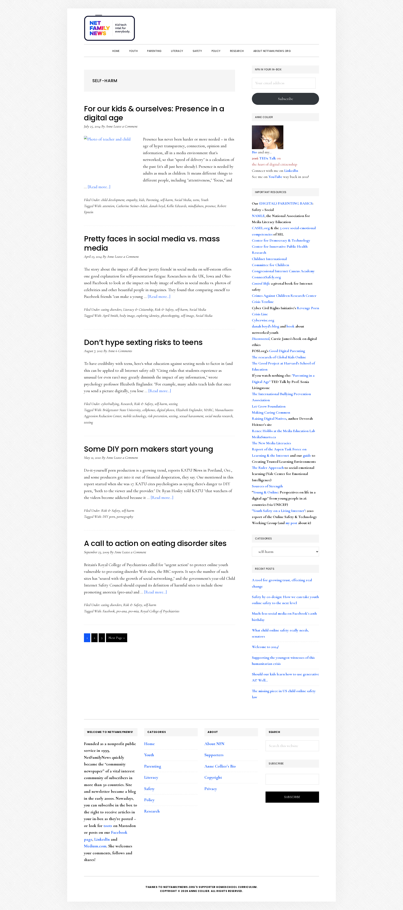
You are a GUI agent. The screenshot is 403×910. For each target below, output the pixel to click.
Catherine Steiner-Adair (132, 206)
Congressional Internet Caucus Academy (283, 271)
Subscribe (285, 98)
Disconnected (260, 338)
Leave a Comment (125, 126)
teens (196, 199)
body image (127, 315)
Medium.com (95, 846)
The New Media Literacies (271, 443)
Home (149, 743)
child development (112, 199)
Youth (204, 199)
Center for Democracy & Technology (281, 240)
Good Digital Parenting (287, 350)
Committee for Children (270, 265)
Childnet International (269, 258)
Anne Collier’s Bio (220, 766)
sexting (173, 403)
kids (141, 199)
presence (210, 206)
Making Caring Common (271, 412)
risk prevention (157, 416)
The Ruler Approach (268, 467)
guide (307, 455)
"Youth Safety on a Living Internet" (278, 510)
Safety (149, 788)
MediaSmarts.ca (264, 437)
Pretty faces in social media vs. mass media (152, 243)
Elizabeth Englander (189, 410)
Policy (149, 799)
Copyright (213, 777)
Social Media (182, 199)
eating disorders (111, 309)
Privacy (210, 788)
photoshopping (170, 315)
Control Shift (260, 283)
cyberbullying (110, 403)
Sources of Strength (267, 486)
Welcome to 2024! (265, 646)
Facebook (109, 611)
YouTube (275, 176)
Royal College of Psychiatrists (159, 611)
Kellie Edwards (176, 206)
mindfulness (195, 206)
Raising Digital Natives (269, 418)
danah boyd (157, 206)
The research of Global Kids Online (279, 357)
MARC (208, 410)
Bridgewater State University (122, 410)
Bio (254, 152)
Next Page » (116, 638)
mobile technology (134, 416)
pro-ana (121, 611)
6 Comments (124, 350)
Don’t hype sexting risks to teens (143, 342)
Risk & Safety (164, 309)
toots (107, 825)
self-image (187, 315)
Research (126, 403)
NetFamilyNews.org (110, 29)
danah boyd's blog (265, 326)
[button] (315, 25)
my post (291, 523)
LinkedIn (291, 170)
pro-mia (133, 611)
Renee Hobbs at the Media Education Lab (283, 431)
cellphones (148, 410)
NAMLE (258, 215)
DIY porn (109, 516)
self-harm (166, 199)
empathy (131, 199)
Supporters (214, 754)
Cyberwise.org (263, 320)
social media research (219, 416)
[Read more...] (99, 186)
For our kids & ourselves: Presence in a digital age (154, 113)
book (290, 326)
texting (88, 422)
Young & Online (265, 492)
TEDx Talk (267, 158)
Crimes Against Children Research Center (284, 295)
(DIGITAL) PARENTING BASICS (286, 203)
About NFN (214, 743)
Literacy (151, 777)
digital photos (165, 410)
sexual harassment (191, 416)
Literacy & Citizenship (138, 309)
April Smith (110, 315)
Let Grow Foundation (268, 406)
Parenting (152, 199)
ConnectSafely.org (266, 277)
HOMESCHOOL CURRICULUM (236, 887)
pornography (125, 516)
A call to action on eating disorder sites (155, 543)
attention (108, 206)
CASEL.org (261, 228)
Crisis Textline (263, 301)
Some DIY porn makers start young (148, 449)
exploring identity (147, 315)
